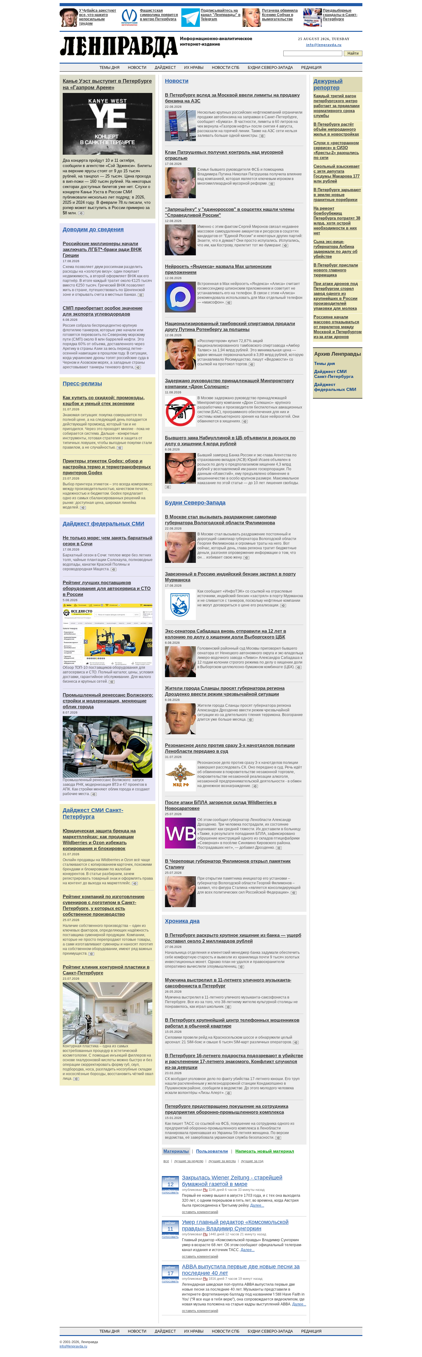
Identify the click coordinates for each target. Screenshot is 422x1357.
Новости (176, 81)
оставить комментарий (200, 1212)
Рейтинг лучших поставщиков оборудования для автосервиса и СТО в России (107, 588)
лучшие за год (252, 1161)
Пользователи (212, 1151)
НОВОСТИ (137, 67)
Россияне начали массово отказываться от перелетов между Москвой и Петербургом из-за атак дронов (338, 327)
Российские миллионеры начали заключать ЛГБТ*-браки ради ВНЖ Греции (102, 249)
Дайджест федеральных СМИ (103, 524)
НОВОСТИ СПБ (226, 67)
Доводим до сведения (93, 229)
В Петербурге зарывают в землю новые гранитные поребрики (337, 194)
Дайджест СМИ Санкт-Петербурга (93, 813)
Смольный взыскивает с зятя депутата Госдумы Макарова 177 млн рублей (337, 173)
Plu (205, 1190)
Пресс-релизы (82, 383)
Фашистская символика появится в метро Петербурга (159, 14)
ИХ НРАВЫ (194, 67)
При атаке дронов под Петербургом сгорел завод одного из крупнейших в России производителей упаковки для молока (336, 296)
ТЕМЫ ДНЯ (110, 67)
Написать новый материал (264, 1151)
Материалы (176, 1151)
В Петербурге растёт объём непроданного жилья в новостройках (336, 129)
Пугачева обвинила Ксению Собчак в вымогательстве (280, 14)
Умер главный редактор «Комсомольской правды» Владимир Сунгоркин (235, 1225)
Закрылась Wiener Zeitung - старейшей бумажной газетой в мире (232, 1181)
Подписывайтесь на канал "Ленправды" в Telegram (220, 14)
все (166, 1161)
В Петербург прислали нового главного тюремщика (336, 270)
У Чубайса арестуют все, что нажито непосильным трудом (97, 17)
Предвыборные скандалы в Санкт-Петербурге (340, 14)
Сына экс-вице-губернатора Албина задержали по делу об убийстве (335, 249)
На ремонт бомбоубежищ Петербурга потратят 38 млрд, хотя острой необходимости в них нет (337, 220)
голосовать (170, 1192)
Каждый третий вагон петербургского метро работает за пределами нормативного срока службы (337, 106)
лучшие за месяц (222, 1161)
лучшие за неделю (188, 1161)
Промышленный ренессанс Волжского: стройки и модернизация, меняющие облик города (108, 700)
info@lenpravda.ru (324, 45)
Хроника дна (182, 921)
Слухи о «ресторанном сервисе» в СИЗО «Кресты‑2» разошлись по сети (336, 150)
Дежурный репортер (328, 84)
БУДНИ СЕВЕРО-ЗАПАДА (271, 67)
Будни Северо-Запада (195, 503)
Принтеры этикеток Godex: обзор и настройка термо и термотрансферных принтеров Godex (107, 466)
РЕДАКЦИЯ (311, 67)
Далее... (257, 1205)
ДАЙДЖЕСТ (166, 67)
